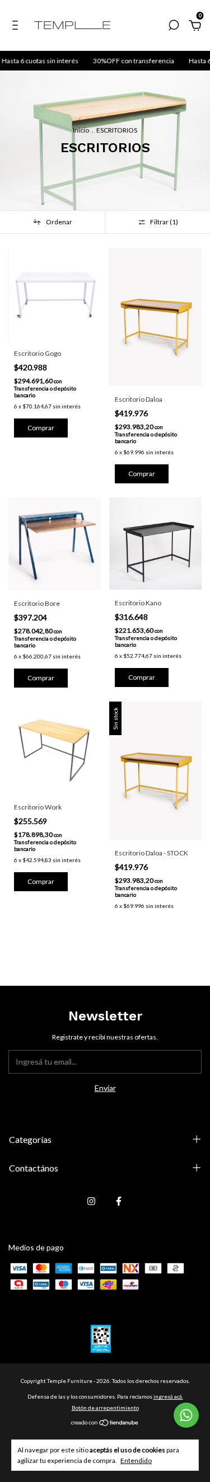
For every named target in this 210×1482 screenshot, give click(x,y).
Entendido (136, 1460)
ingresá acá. (168, 1396)
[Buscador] (173, 26)
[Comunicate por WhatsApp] (186, 1415)
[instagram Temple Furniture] (91, 1201)
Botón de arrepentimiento (105, 1407)
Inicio (81, 130)
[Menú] (17, 26)
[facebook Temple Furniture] (118, 1201)
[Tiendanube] (105, 1423)
